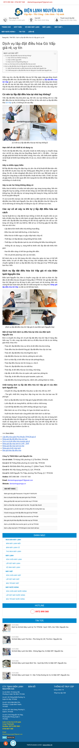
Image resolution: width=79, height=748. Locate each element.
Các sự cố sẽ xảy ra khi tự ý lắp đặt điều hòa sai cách (20, 64)
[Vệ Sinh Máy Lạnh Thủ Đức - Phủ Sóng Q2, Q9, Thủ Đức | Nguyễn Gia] (6, 640)
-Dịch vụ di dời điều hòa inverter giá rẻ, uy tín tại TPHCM (21, 524)
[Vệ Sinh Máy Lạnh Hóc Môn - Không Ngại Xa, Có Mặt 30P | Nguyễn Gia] (6, 652)
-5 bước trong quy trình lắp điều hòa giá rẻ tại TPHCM (20, 513)
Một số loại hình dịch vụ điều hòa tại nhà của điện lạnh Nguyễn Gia (27, 68)
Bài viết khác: (10, 489)
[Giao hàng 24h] (5, 20)
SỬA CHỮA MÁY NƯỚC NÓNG (16, 591)
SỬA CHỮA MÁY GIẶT (13, 575)
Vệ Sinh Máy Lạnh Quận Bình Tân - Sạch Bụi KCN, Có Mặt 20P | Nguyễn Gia (39, 663)
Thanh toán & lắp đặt (67, 18)
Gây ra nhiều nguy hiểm (14, 60)
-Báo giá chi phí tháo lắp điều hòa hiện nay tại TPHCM (21, 520)
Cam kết (37, 18)
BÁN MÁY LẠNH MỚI (13, 543)
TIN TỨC (22, 32)
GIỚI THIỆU (18, 27)
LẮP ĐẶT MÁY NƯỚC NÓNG (15, 595)
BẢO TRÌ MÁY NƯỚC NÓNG (15, 599)
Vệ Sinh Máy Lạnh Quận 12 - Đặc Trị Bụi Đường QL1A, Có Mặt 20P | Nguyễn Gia (40, 675)
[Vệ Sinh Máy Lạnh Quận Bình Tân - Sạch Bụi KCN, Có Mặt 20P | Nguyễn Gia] (6, 664)
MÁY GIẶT (58, 27)
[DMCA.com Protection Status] (8, 737)
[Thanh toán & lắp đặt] (57, 20)
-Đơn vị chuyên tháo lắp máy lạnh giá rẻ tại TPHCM (20, 497)
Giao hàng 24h (14, 18)
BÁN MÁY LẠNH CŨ (13, 547)
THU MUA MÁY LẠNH (13, 551)
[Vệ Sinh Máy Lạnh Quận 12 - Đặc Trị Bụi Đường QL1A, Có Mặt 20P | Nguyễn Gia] (6, 676)
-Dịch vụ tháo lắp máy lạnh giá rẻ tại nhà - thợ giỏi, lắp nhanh (23, 505)
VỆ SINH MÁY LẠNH (32, 27)
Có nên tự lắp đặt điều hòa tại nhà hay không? (18, 55)
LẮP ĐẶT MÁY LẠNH (13, 563)
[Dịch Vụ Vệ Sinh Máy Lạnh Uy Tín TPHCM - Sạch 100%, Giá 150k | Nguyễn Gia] (6, 628)
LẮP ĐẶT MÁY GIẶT (12, 579)
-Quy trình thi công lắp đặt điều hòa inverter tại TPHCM (21, 516)
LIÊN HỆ (31, 32)
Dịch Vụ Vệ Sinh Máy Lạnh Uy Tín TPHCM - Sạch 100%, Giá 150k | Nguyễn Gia (40, 627)
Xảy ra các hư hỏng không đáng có (18, 62)
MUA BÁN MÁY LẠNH (13, 540)
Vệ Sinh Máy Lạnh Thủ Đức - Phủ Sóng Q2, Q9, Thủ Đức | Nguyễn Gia (37, 639)
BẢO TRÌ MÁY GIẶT (12, 583)
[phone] (6, 744)
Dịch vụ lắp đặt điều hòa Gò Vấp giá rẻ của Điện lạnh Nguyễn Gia (23, 66)
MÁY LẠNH (46, 27)
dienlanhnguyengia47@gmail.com (39, 2)
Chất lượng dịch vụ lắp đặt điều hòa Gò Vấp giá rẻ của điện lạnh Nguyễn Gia (29, 70)
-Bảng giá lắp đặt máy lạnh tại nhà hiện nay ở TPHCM (20, 501)
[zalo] (13, 743)
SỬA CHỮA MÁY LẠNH (14, 559)
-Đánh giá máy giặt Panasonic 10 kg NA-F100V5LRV (20, 493)
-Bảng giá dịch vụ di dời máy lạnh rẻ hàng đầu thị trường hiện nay (24, 509)
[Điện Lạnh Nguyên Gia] (39, 12)
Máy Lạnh (10, 556)
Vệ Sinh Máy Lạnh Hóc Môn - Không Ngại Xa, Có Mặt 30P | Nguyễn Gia (37, 651)
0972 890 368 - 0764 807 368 (14, 2)
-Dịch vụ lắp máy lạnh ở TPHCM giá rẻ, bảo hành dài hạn (21, 528)
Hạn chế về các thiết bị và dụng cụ (18, 57)
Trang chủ (5, 37)
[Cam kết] (31, 20)
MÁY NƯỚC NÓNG (8, 32)
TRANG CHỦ (6, 27)
